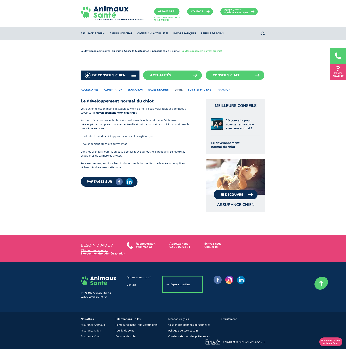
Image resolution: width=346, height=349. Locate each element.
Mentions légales (178, 319)
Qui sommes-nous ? (139, 277)
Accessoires (89, 89)
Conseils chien (160, 51)
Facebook (119, 181)
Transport (224, 89)
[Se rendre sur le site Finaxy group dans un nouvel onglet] (214, 341)
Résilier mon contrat (94, 250)
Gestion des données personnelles (189, 324)
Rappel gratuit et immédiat (145, 245)
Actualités (160, 75)
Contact (197, 11)
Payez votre (236, 11)
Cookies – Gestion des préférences (189, 336)
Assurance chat (121, 33)
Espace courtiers (180, 284)
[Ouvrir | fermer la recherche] (263, 33)
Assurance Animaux (93, 324)
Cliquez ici (211, 247)
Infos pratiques (184, 33)
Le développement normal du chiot (101, 51)
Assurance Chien (91, 330)
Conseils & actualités (152, 33)
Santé (175, 51)
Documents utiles (126, 336)
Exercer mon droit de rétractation (103, 254)
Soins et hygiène (199, 89)
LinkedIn (129, 181)
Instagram (229, 280)
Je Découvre (232, 194)
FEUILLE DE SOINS (212, 33)
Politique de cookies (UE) (183, 330)
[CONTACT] (338, 56)
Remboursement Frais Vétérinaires (137, 324)
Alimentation (113, 89)
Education (135, 89)
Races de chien (158, 89)
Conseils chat (226, 75)
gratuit (337, 74)
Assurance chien (93, 33)
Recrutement (229, 319)
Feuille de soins (125, 330)
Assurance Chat (90, 336)
